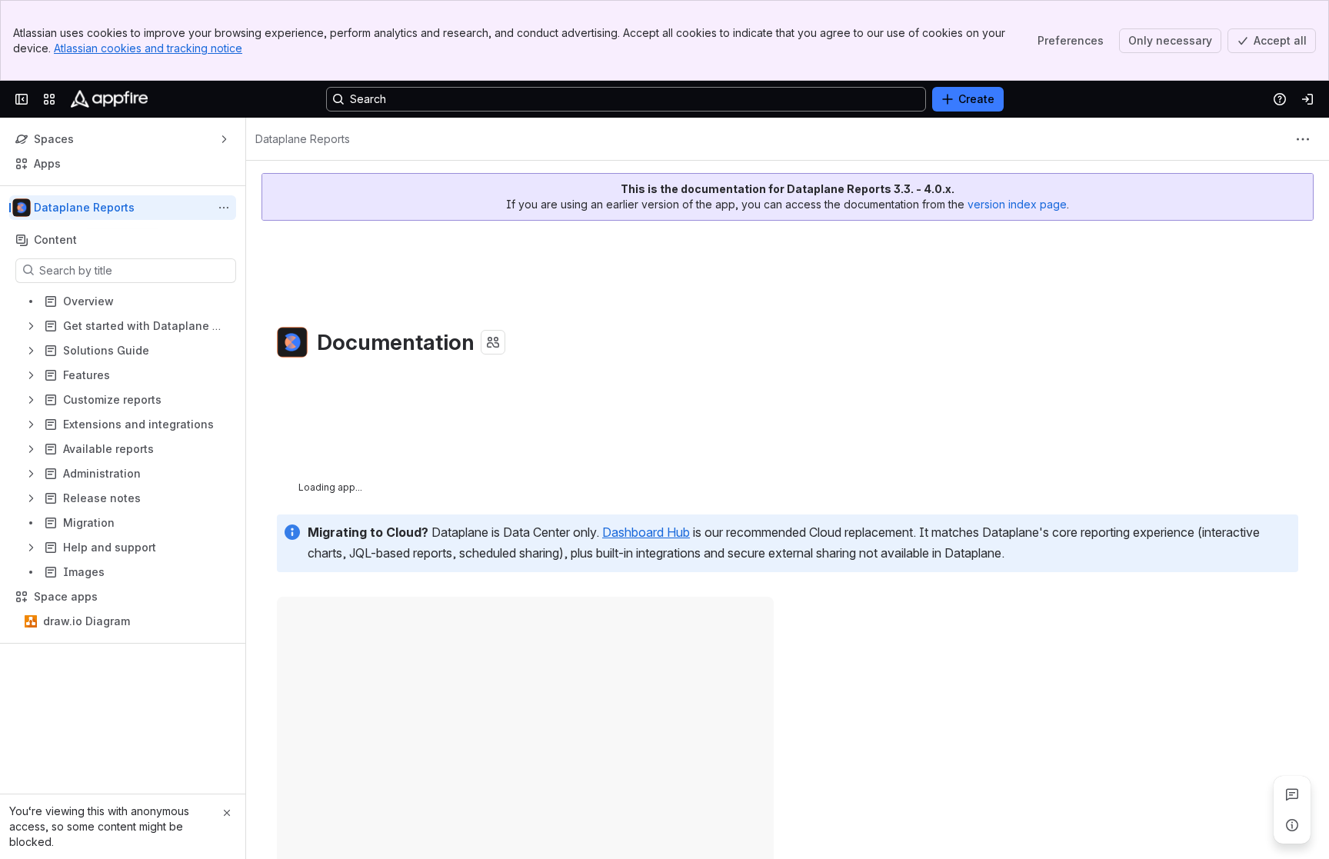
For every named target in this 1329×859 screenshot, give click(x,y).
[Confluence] (109, 99)
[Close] (227, 813)
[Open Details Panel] (1292, 825)
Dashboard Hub (646, 532)
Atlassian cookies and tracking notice (148, 48)
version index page (1017, 204)
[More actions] (224, 207)
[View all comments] (1292, 794)
